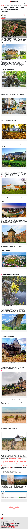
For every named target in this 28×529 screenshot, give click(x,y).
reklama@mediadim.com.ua (11, 523)
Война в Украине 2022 (14, 5)
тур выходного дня (6, 471)
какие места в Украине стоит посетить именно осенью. (16, 458)
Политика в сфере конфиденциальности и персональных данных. (12, 526)
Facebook (9, 467)
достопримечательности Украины (8, 472)
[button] (24, 3)
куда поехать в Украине (18, 472)
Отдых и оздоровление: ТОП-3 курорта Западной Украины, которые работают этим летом (7, 487)
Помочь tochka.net (7, 5)
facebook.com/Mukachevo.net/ (5, 37)
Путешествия (3, 18)
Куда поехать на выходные (14, 471)
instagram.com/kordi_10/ (16, 362)
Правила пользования (3, 526)
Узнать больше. (14, 527)
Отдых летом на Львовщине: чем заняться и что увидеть (20, 487)
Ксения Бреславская (6, 14)
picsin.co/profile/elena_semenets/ (17, 305)
